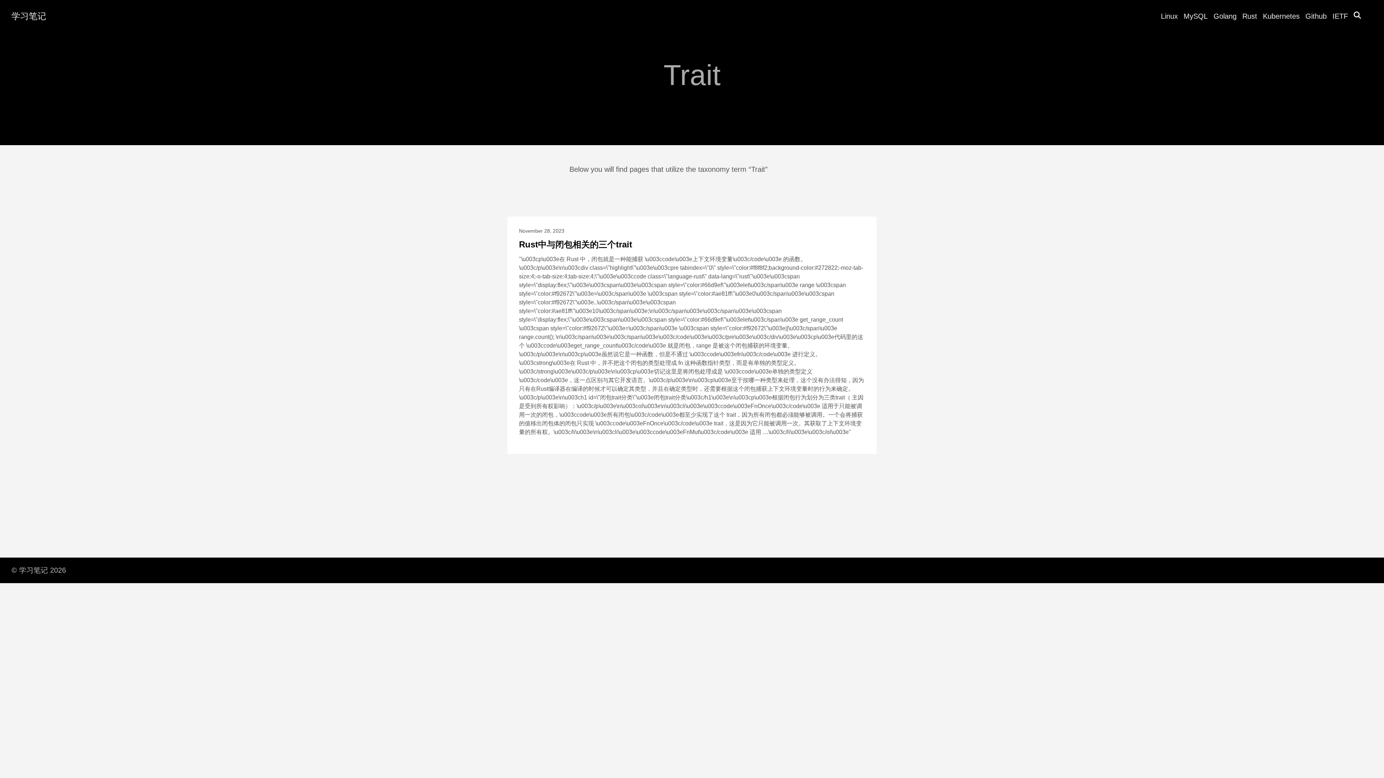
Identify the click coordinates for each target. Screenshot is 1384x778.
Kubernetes (1281, 16)
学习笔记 (29, 16)
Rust (1249, 16)
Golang (1225, 16)
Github (1316, 16)
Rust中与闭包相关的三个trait (575, 244)
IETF (1340, 16)
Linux (1169, 16)
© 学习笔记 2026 (39, 570)
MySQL (1196, 16)
